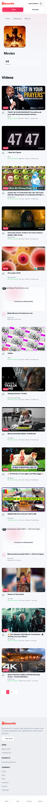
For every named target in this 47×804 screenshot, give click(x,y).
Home (7, 19)
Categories (17, 19)
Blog (3, 775)
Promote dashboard (9, 762)
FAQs (3, 779)
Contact (4, 786)
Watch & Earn (6, 749)
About (4, 771)
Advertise (5, 782)
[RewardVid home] (8, 3)
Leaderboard (6, 753)
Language (5, 790)
